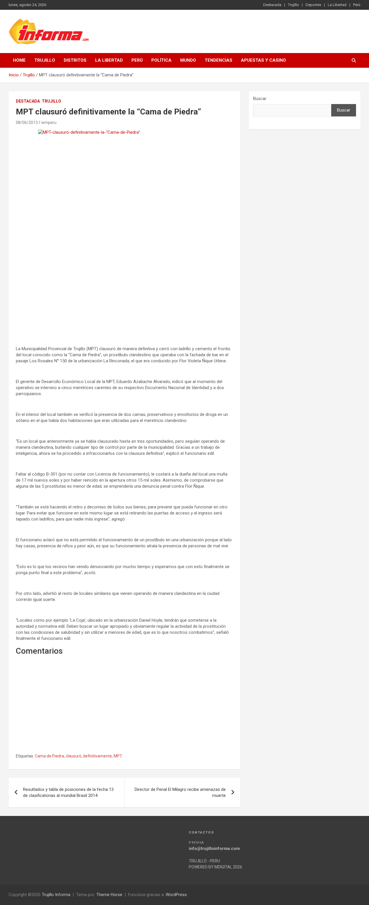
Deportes (313, 5)
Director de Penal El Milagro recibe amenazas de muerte (180, 792)
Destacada (272, 5)
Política (161, 60)
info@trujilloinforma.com (214, 848)
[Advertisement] (124, 290)
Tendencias (218, 60)
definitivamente (97, 756)
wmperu (49, 122)
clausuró (73, 756)
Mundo (188, 60)
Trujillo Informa (56, 894)
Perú (356, 5)
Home (19, 60)
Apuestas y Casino (263, 60)
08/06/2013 (27, 122)
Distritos (75, 60)
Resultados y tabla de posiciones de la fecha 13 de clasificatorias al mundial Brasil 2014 (68, 792)
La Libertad (337, 5)
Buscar (259, 98)
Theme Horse (109, 894)
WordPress (176, 894)
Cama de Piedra (49, 756)
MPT (118, 756)
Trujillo (293, 5)
